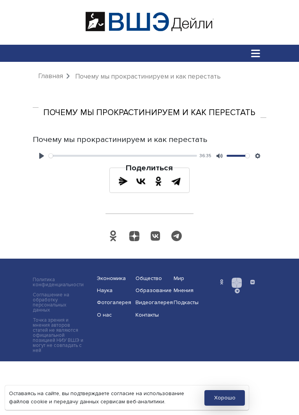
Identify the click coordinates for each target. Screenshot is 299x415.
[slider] (123, 155)
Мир (179, 278)
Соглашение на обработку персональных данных (51, 302)
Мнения (183, 290)
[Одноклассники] (158, 181)
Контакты (147, 315)
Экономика (111, 278)
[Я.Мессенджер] (123, 181)
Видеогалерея (152, 302)
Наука (105, 290)
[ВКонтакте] (141, 181)
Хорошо (225, 397)
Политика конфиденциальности (58, 282)
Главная (50, 76)
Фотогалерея (113, 302)
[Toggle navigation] (256, 53)
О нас (104, 315)
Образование (152, 290)
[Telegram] (176, 181)
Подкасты (186, 302)
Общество (148, 278)
